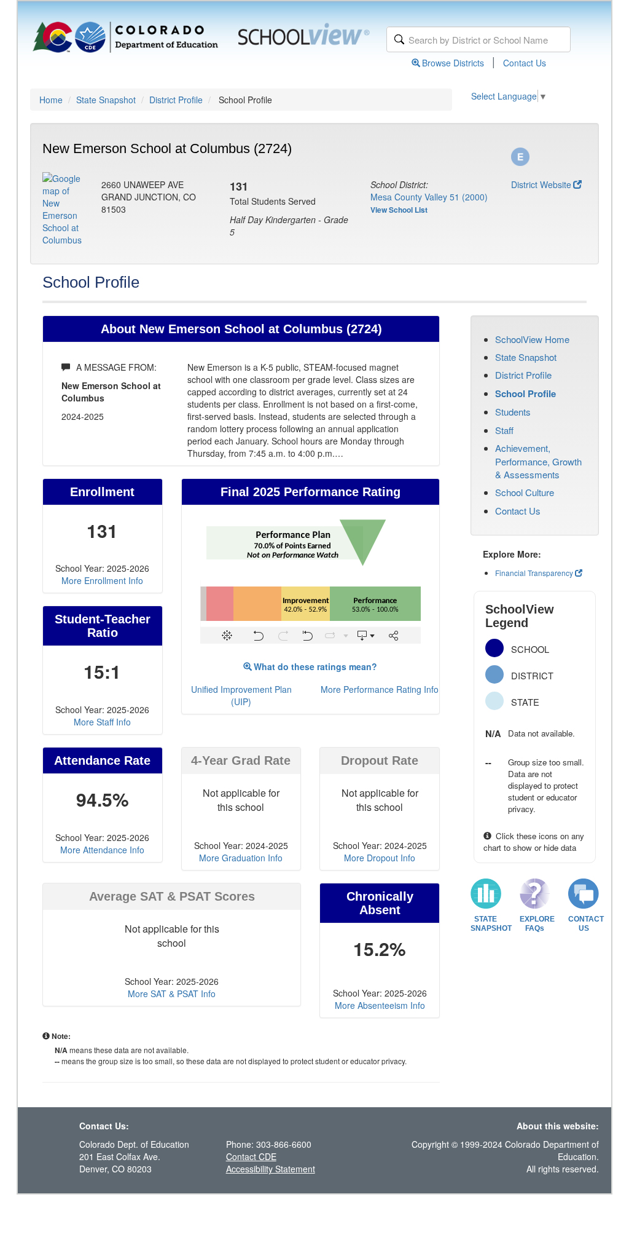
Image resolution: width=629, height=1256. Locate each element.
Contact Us (524, 63)
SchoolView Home (532, 339)
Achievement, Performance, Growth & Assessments (538, 461)
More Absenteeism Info (380, 1005)
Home (51, 99)
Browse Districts (453, 63)
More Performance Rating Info (380, 689)
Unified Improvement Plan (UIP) (241, 695)
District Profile (176, 99)
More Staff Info (102, 722)
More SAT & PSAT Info (172, 993)
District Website (541, 184)
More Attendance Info (102, 849)
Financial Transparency (534, 572)
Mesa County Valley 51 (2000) (429, 197)
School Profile (525, 393)
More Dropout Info (379, 857)
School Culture (524, 492)
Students (513, 411)
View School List (399, 209)
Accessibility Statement (270, 1169)
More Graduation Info (241, 857)
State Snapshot (106, 99)
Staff (504, 430)
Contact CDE (251, 1156)
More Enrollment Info (102, 580)
